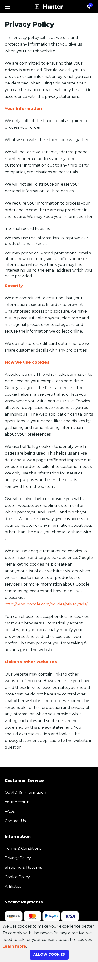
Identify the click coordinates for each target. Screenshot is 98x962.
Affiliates (13, 886)
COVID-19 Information (25, 792)
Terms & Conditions (23, 848)
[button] (7, 7)
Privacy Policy (18, 858)
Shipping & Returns (23, 867)
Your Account (18, 802)
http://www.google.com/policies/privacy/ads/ (46, 604)
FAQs (10, 811)
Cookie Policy (17, 877)
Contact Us (15, 821)
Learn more (14, 946)
